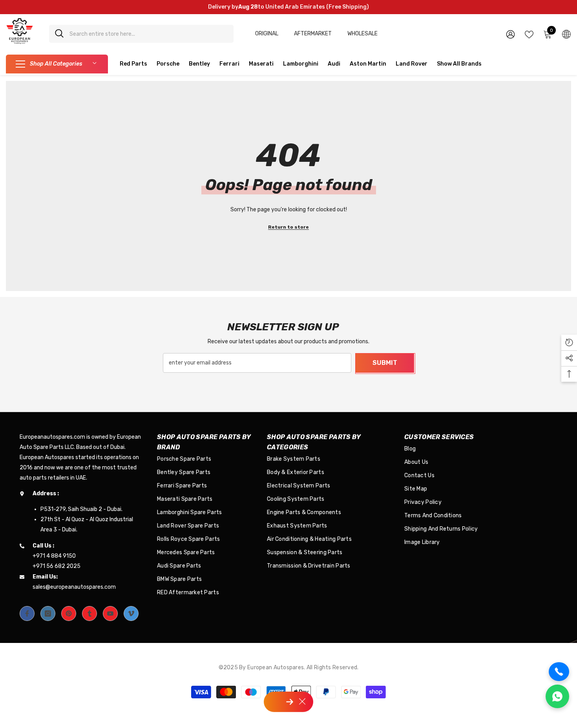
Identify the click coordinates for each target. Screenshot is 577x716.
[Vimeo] (131, 613)
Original (266, 33)
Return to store (288, 227)
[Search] (141, 34)
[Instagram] (47, 613)
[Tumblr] (89, 613)
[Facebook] (27, 613)
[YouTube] (110, 613)
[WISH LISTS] (529, 33)
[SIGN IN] (510, 33)
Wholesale (362, 33)
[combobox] (149, 34)
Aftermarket (313, 33)
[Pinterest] (68, 613)
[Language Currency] (566, 33)
